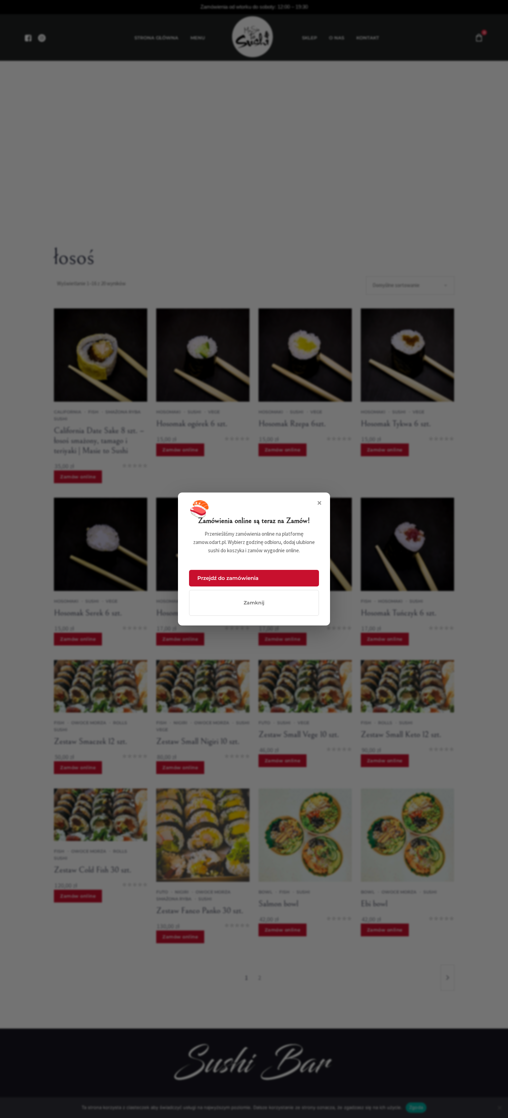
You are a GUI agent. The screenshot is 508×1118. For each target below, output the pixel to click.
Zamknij (254, 603)
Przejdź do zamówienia (227, 578)
